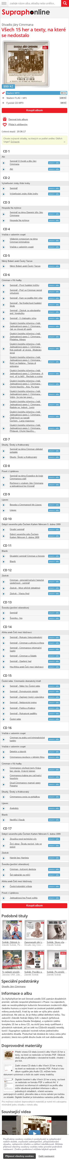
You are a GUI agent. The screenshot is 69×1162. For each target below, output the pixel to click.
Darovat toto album (18, 119)
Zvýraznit (15, 142)
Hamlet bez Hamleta (19, 858)
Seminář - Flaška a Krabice (22, 708)
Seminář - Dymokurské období (24, 691)
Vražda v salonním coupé (22, 247)
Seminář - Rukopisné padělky (23, 713)
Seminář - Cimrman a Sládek (23, 656)
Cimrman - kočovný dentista (23, 869)
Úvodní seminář (17, 529)
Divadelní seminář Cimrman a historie (27, 556)
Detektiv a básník (18, 751)
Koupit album (34, 110)
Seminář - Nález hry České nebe (25, 686)
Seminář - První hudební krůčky (24, 285)
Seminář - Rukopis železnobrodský (26, 637)
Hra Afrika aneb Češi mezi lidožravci (26, 667)
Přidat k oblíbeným (18, 124)
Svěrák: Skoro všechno (58, 942)
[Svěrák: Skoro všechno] (57, 930)
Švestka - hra (16, 618)
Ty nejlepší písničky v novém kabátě (19, 972)
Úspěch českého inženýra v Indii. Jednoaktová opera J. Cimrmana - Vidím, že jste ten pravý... (25, 394)
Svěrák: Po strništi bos (57, 972)
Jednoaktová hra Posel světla (23, 898)
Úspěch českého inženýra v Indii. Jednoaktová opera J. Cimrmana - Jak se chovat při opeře (25, 326)
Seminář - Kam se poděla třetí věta (26, 298)
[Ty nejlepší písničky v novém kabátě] (12, 959)
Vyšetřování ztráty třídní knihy (24, 193)
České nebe (15, 719)
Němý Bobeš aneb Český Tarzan (25, 266)
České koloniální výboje (21, 886)
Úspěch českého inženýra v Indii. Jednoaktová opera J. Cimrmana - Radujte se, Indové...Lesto (25, 404)
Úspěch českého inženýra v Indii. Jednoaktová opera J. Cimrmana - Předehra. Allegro (25, 336)
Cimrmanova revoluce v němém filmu (27, 757)
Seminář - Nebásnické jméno (23, 702)
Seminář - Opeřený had (20, 661)
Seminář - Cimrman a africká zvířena (27, 643)
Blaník (13, 561)
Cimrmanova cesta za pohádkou (25, 797)
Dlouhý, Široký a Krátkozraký (23, 457)
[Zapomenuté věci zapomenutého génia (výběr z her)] (34, 930)
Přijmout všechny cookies (19, 1156)
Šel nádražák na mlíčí (20, 875)
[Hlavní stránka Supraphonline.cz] (26, 12)
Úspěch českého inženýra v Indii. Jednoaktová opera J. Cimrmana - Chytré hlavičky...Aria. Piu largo (25, 384)
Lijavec (13, 510)
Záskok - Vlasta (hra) (19, 593)
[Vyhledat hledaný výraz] (65, 3)
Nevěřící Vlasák (17, 820)
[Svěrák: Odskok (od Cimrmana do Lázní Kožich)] (12, 930)
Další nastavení (46, 1156)
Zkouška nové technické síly (23, 839)
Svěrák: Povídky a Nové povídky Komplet (44, 972)
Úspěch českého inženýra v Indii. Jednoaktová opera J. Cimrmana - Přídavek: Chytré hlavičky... (25, 428)
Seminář (13, 188)
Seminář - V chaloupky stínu (23, 318)
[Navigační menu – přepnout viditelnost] (4, 3)
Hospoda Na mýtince (19, 220)
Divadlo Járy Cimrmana (17, 25)
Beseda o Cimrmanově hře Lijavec (26, 505)
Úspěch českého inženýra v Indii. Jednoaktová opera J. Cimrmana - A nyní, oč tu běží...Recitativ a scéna (26, 373)
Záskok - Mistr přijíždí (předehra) (25, 588)
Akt (11, 169)
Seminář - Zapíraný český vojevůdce (27, 697)
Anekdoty (14, 808)
